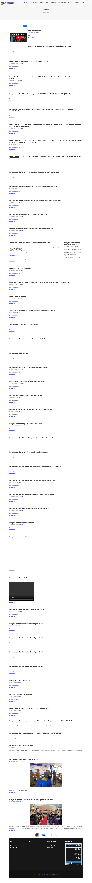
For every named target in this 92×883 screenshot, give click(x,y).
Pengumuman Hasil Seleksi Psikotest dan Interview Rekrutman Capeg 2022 (35, 200)
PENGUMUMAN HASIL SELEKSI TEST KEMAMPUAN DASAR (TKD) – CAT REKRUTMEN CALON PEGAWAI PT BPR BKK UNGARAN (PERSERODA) (45, 141)
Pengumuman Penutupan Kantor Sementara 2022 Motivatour (30, 339)
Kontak (82, 2)
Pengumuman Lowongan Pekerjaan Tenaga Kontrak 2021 (28, 452)
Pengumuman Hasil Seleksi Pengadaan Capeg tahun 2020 (29, 508)
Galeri (77, 2)
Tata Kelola (70, 2)
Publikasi (53, 2)
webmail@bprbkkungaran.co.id (18, 845)
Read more (31, 37)
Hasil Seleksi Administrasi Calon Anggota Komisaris (27, 381)
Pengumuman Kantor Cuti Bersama (21, 578)
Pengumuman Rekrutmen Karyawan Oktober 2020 (26, 609)
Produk (41, 2)
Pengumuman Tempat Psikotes (20, 537)
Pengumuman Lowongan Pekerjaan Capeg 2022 (72, 243)
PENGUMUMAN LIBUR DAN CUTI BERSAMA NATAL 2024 (29, 61)
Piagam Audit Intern (34, 31)
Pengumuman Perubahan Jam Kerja (21, 523)
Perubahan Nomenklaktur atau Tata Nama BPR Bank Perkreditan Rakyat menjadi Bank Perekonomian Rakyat (44, 77)
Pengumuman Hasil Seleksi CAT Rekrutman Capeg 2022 (28, 214)
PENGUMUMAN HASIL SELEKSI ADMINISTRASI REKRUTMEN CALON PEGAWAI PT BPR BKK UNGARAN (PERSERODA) (45, 157)
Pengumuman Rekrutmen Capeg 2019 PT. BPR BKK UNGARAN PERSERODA (35, 733)
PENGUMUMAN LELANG (17, 296)
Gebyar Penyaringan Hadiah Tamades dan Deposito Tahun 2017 (31, 800)
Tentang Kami (33, 2)
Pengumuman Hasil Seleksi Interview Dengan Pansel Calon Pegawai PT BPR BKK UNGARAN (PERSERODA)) (41, 110)
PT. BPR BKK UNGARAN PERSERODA (47, 874)
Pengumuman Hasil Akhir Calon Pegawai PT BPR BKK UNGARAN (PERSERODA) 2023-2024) (41, 94)
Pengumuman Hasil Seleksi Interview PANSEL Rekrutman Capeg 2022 (33, 186)
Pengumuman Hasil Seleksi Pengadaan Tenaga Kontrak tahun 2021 (32, 438)
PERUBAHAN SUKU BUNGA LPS (20, 268)
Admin (37, 32)
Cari (24, 26)
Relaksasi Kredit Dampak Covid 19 (21, 680)
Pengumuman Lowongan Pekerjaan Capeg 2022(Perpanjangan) (31, 409)
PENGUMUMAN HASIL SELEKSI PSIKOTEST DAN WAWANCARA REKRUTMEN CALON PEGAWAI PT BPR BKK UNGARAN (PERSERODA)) (45, 125)
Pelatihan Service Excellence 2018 (21, 745)
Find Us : (44, 873)
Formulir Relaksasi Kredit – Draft (20, 694)
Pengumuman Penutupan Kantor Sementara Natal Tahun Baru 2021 (32, 494)
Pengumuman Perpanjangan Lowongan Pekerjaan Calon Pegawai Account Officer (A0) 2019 (40, 721)
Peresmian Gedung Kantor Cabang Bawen (23, 759)
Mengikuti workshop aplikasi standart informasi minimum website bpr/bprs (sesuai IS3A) (39, 282)
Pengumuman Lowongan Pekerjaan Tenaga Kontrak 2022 (28, 367)
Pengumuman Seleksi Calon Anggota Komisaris (25, 395)
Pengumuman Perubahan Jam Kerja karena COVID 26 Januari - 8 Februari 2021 (36, 466)
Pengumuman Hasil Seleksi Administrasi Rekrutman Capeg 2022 (31, 229)
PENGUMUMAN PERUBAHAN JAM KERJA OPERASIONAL (29, 708)
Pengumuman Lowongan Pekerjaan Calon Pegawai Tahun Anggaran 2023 (34, 172)
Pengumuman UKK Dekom (18, 353)
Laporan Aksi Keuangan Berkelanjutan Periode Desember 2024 (49, 46)
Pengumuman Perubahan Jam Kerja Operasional (26, 624)
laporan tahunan (62, 2)
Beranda (26, 2)
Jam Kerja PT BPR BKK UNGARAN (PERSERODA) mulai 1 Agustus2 (32, 311)
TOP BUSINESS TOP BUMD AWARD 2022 (23, 325)
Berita (47, 2)
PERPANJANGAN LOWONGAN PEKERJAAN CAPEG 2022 (30, 242)
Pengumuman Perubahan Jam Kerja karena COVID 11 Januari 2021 (32, 480)
